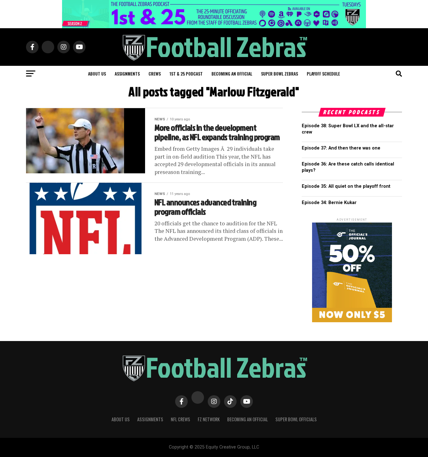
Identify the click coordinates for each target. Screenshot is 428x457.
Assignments (127, 73)
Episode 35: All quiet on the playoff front (346, 186)
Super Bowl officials (296, 419)
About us (97, 73)
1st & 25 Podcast (186, 73)
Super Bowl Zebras (279, 73)
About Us (121, 419)
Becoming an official (231, 73)
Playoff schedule (323, 73)
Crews (155, 73)
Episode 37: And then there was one (341, 148)
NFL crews (180, 419)
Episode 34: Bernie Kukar (329, 202)
